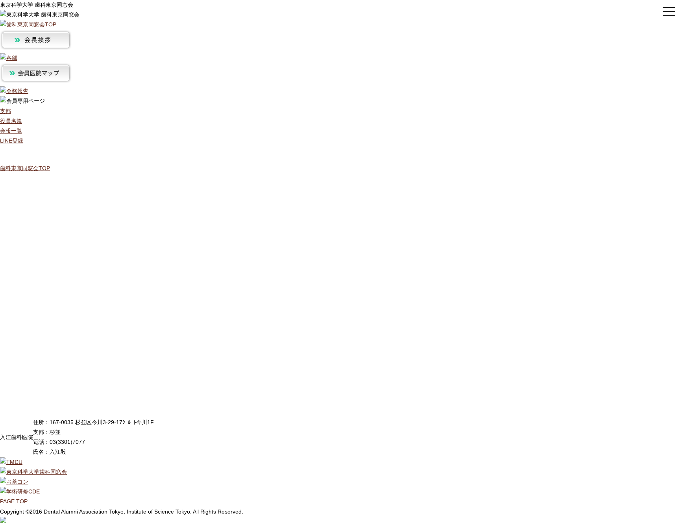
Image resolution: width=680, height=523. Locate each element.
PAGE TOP (14, 501)
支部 (5, 111)
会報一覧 (11, 131)
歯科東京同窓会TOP (25, 168)
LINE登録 (11, 140)
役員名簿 (11, 121)
